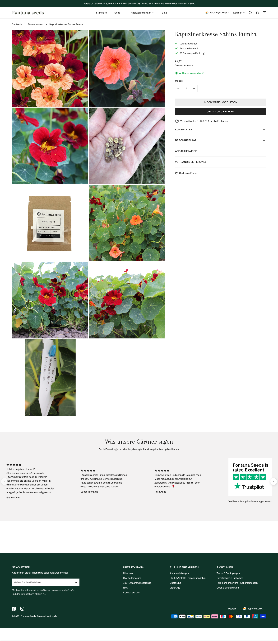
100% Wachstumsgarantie (137, 583)
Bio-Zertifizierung (132, 578)
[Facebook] (14, 609)
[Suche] (250, 12)
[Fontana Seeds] (28, 12)
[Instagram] (22, 609)
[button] (119, 13)
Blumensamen (35, 24)
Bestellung (175, 583)
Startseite (17, 24)
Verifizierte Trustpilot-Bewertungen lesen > (250, 501)
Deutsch (237, 12)
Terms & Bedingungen (228, 573)
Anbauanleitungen (179, 573)
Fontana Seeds (28, 616)
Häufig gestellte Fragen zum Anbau (188, 578)
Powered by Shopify (47, 616)
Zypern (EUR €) (218, 12)
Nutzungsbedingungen (63, 590)
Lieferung (175, 587)
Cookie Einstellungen (228, 587)
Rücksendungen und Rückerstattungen (237, 583)
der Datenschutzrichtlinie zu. (31, 594)
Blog (125, 587)
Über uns (128, 573)
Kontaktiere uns (131, 592)
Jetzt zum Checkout (220, 111)
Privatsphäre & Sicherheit (230, 578)
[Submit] (76, 582)
